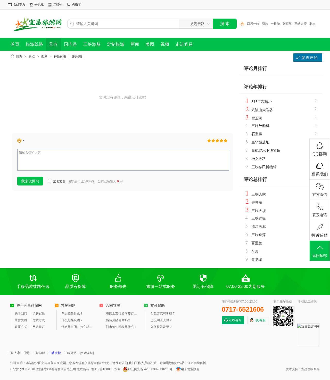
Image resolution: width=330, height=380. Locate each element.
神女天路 (258, 159)
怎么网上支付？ (161, 320)
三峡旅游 (70, 353)
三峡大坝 (300, 24)
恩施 (265, 24)
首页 (19, 56)
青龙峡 (256, 259)
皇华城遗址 (260, 142)
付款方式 (38, 320)
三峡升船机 (260, 126)
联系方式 (21, 327)
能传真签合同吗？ (118, 320)
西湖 (44, 56)
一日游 (275, 24)
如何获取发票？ (161, 327)
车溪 (255, 251)
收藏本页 (19, 4)
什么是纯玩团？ (72, 320)
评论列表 (60, 56)
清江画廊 (258, 226)
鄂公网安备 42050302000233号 (150, 369)
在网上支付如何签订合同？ (122, 313)
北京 (312, 24)
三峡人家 (258, 194)
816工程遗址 (261, 102)
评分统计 (78, 56)
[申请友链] (87, 353)
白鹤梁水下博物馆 (265, 150)
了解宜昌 (38, 313)
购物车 (76, 4)
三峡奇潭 (258, 235)
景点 (32, 56)
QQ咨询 (319, 154)
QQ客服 (260, 320)
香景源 (256, 202)
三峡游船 (39, 353)
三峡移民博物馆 (264, 167)
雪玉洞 (256, 118)
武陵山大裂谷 (262, 110)
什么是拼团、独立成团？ (77, 327)
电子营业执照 (190, 369)
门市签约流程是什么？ (121, 327)
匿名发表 (58, 181)
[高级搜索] (240, 24)
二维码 (57, 4)
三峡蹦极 (258, 218)
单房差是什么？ (72, 313)
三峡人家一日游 (18, 353)
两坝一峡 (253, 24)
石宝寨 (256, 134)
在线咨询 (235, 320)
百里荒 (256, 243)
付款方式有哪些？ (163, 313)
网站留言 (38, 327)
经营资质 (21, 320)
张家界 (287, 24)
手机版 (39, 4)
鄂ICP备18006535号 (105, 369)
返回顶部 (319, 256)
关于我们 (21, 313)
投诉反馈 (319, 235)
